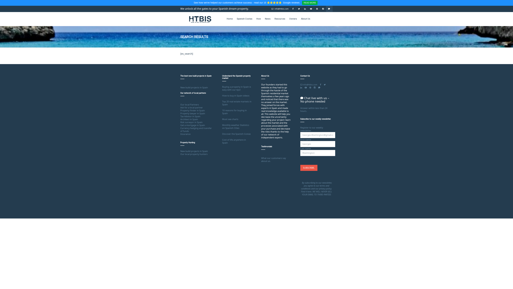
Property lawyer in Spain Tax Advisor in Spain (192, 115)
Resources (280, 18)
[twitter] (299, 9)
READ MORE (310, 3)
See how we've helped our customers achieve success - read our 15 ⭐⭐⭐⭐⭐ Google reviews (247, 2)
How (258, 18)
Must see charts (230, 119)
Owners (293, 18)
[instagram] (323, 9)
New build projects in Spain (194, 87)
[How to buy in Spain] (200, 19)
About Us (305, 18)
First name (305, 139)
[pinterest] (317, 9)
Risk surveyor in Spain (191, 122)
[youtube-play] (311, 9)
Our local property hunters (194, 154)
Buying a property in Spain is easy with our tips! (236, 88)
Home (230, 18)
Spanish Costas (244, 18)
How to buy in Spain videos (235, 95)
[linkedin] (305, 9)
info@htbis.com (281, 8)
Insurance (185, 134)
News (268, 18)
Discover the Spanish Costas (236, 133)
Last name (305, 148)
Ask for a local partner (191, 107)
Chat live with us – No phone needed (314, 99)
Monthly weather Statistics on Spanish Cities (235, 127)
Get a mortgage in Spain (192, 125)
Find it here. (306, 191)
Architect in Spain (189, 119)
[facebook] (293, 9)
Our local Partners (189, 104)
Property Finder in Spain (192, 110)
